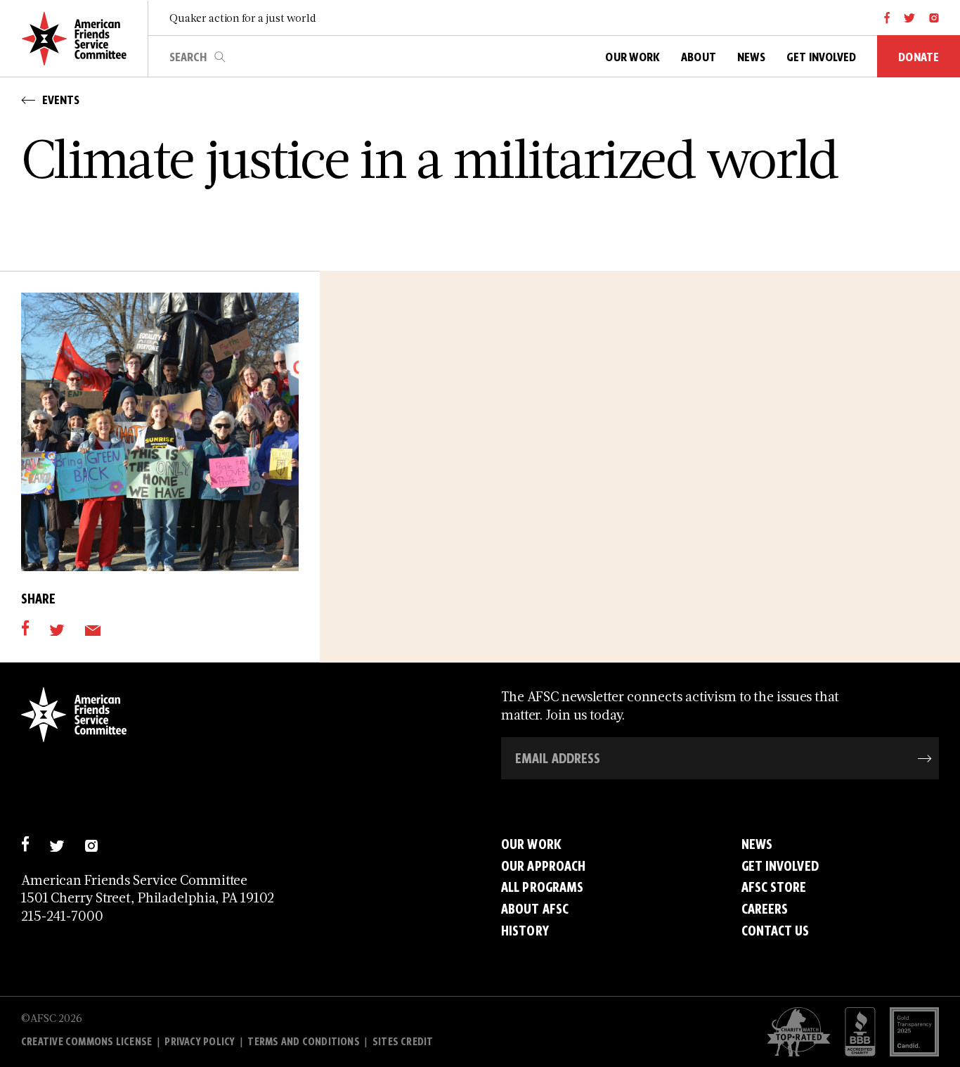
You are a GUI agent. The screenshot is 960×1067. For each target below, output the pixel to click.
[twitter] (910, 17)
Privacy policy (199, 1042)
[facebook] (887, 17)
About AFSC (535, 909)
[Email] (92, 628)
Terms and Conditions (303, 1042)
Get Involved (780, 866)
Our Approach (543, 866)
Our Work (531, 844)
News (756, 844)
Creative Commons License (86, 1042)
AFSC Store (774, 887)
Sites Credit (402, 1042)
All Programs (542, 887)
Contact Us (775, 930)
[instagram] (934, 17)
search (220, 57)
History (525, 930)
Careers (765, 909)
